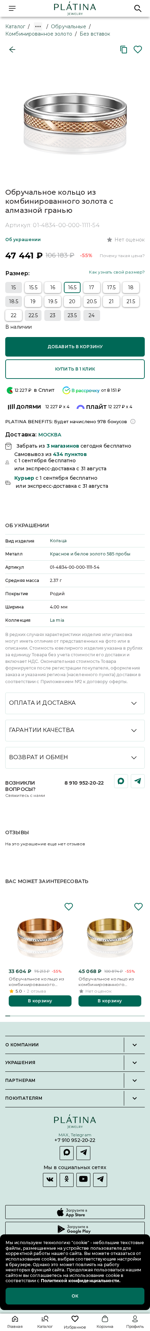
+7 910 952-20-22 (74, 1141)
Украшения (20, 1062)
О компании (22, 1044)
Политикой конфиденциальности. (80, 1280)
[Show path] (38, 26)
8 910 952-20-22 (84, 783)
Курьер (24, 478)
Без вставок (95, 34)
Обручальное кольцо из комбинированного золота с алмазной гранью (39, 981)
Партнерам (20, 1080)
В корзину (40, 1000)
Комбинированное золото (38, 34)
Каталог (15, 26)
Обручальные (68, 26)
